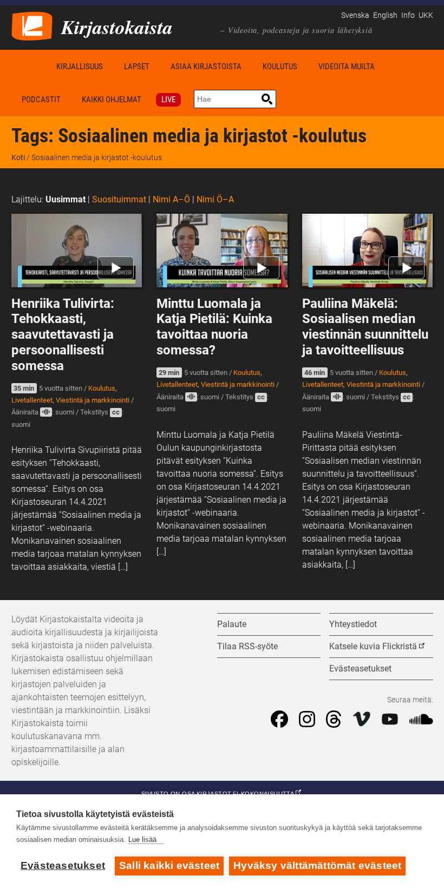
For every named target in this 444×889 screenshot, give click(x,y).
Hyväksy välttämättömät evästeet (317, 865)
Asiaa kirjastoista (206, 66)
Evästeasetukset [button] (360, 668)
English (385, 15)
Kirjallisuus (79, 66)
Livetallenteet (32, 400)
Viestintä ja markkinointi (92, 400)
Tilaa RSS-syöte (247, 646)
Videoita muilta (346, 66)
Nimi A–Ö (171, 199)
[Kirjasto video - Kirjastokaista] (32, 25)
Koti (28, 66)
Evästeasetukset (63, 865)
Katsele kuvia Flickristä (373, 646)
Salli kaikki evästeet (169, 865)
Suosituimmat (119, 199)
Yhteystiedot (353, 624)
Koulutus (280, 66)
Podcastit (41, 99)
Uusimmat (65, 199)
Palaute (231, 624)
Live (168, 99)
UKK (426, 15)
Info (408, 15)
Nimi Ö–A (215, 199)
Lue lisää (142, 839)
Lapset (136, 66)
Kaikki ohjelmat (111, 99)
